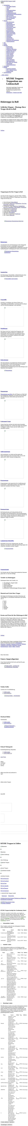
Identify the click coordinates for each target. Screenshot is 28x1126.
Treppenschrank (10, 38)
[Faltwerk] (14, 348)
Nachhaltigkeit (9, 11)
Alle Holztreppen (10, 22)
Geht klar (10, 1124)
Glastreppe (8, 36)
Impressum (4, 895)
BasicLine (12, 203)
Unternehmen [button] (6, 5)
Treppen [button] (5, 20)
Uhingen (18, 646)
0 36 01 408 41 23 (7, 753)
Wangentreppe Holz (10, 33)
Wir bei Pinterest (4, 888)
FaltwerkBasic (14, 202)
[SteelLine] (14, 440)
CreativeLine (13, 210)
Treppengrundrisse (10, 60)
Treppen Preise (9, 48)
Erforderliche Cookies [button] (8, 923)
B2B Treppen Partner (11, 16)
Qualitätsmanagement (11, 13)
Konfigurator (9, 46)
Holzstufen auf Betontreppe (12, 40)
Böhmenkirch (19, 642)
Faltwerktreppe (9, 25)
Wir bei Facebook (5, 881)
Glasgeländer (9, 37)
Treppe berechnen (10, 59)
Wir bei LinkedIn (4, 885)
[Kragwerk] (14, 468)
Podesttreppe (9, 58)
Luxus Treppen (9, 54)
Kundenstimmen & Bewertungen (13, 14)
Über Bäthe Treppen (11, 6)
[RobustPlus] (14, 529)
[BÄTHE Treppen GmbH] (8, 1)
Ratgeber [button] (5, 45)
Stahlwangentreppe (10, 32)
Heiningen (14, 645)
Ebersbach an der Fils (16, 644)
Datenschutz (11, 895)
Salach (10, 646)
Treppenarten (9, 63)
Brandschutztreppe (10, 24)
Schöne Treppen (10, 55)
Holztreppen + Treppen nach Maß (14, 92)
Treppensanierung (10, 41)
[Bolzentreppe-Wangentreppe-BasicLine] (14, 230)
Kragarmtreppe (9, 28)
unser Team (3, 757)
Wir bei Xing (3, 883)
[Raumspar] (14, 497)
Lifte (4, 42)
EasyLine (24, 203)
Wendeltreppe (9, 35)
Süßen (13, 646)
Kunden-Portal (9, 71)
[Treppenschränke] (14, 557)
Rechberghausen (4, 646)
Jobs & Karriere (9, 15)
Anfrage (2, 130)
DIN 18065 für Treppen (11, 62)
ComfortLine (14, 208)
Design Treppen (10, 53)
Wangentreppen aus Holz (6, 394)
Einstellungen (3, 920)
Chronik (8, 7)
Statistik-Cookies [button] (7, 944)
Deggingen (3, 644)
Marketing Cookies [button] (7, 1003)
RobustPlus (6, 204)
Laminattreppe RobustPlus (7, 540)
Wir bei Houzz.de (5, 878)
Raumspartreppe (10, 31)
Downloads (9, 19)
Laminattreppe (9, 29)
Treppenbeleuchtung (11, 64)
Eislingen (23, 644)
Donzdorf (8, 644)
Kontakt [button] (5, 67)
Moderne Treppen (10, 51)
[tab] (14, 923)
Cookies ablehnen (5, 1122)
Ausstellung (6, 66)
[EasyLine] (14, 409)
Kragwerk (13, 211)
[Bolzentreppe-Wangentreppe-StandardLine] (14, 260)
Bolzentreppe (9, 23)
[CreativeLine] (14, 316)
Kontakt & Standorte (11, 68)
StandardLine (18, 203)
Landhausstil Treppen (11, 50)
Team (7, 9)
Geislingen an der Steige (6, 645)
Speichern (12, 1122)
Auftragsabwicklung (11, 10)
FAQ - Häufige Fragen (11, 70)
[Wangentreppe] (14, 379)
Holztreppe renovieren (11, 49)
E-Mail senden (6, 692)
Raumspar (11, 204)
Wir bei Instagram (5, 890)
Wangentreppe (9, 57)
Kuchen (19, 645)
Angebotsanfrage (7, 72)
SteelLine (18, 213)
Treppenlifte (4, 299)
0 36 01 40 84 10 (7, 693)
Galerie (5, 44)
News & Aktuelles (10, 18)
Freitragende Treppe (10, 27)
